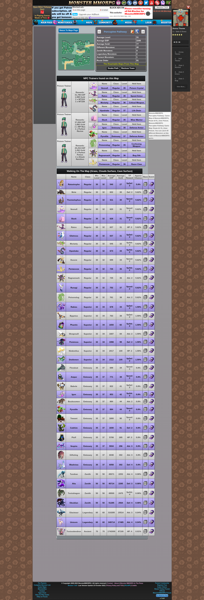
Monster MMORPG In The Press (131, 583)
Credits (134, 585)
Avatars (42, 591)
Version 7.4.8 (162, 7)
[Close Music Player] (188, 7)
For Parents (42, 583)
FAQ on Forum (42, 597)
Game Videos (162, 587)
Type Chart (42, 593)
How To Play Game (42, 595)
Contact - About (113, 583)
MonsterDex (42, 589)
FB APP (127, 585)
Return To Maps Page (69, 30)
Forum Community (162, 583)
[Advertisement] (102, 12)
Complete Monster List (42, 585)
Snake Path (113, 68)
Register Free (162, 585)
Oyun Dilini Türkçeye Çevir (42, 8)
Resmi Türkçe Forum (162, 589)
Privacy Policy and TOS (114, 585)
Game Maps (42, 587)
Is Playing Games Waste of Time (42, 17)
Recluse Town (128, 68)
